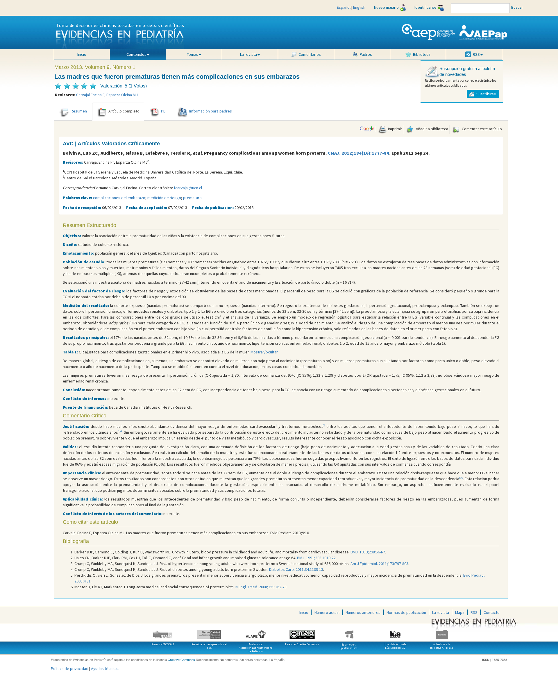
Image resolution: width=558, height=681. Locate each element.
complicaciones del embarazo (119, 197)
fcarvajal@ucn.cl (188, 187)
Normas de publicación (406, 612)
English (359, 7)
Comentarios (309, 54)
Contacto (492, 612)
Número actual (326, 612)
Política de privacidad (69, 668)
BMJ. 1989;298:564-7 (367, 552)
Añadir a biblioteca (431, 128)
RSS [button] (476, 54)
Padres (366, 54)
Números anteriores (363, 612)
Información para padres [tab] (210, 111)
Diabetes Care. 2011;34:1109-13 (296, 569)
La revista (440, 612)
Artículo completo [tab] (124, 111)
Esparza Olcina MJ (122, 94)
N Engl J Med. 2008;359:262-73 (261, 586)
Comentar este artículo (481, 128)
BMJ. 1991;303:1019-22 (316, 557)
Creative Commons (181, 660)
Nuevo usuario (386, 7)
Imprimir (394, 128)
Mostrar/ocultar (264, 352)
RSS (474, 612)
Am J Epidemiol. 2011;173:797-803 (379, 563)
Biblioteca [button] (421, 54)
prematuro (192, 197)
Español (343, 7)
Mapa (459, 612)
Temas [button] (192, 54)
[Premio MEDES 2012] (163, 632)
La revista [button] (248, 54)
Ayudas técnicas (105, 668)
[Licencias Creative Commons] (302, 632)
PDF (164, 111)
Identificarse (425, 7)
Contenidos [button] (136, 54)
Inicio (81, 54)
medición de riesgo (164, 197)
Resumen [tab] (79, 111)
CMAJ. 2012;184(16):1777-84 (358, 153)
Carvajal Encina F (90, 94)
